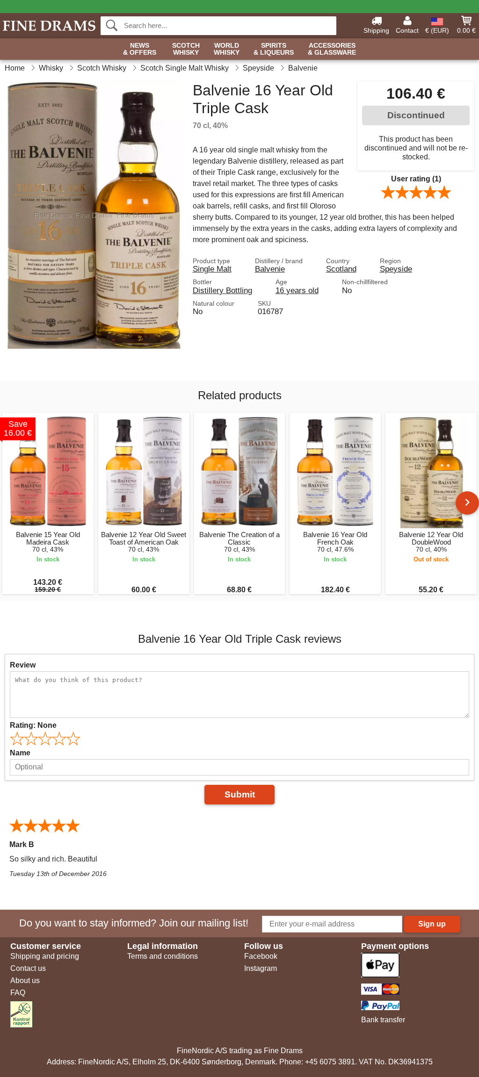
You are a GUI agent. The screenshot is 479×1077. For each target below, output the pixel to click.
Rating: (33, 725)
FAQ (17, 993)
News (139, 49)
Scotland (341, 268)
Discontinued (416, 115)
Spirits (274, 49)
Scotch (186, 49)
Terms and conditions (162, 956)
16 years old (297, 290)
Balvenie (270, 268)
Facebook (260, 956)
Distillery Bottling (222, 290)
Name (20, 753)
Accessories (332, 49)
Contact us (28, 968)
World (227, 49)
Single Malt (212, 268)
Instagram (260, 968)
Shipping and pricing (44, 956)
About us (25, 980)
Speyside (396, 268)
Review (23, 665)
